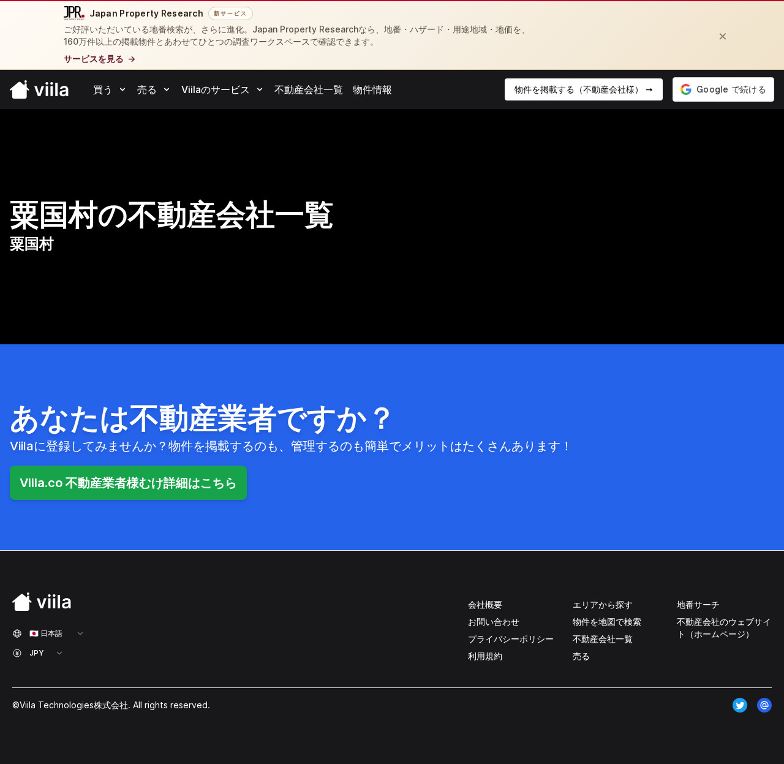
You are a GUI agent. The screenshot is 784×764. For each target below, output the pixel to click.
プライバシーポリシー (511, 639)
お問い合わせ (493, 621)
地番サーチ (698, 604)
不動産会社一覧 (603, 639)
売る (581, 656)
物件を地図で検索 (607, 621)
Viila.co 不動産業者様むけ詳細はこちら (128, 482)
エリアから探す (603, 604)
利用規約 (485, 656)
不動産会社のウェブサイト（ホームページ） (724, 627)
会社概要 (485, 604)
